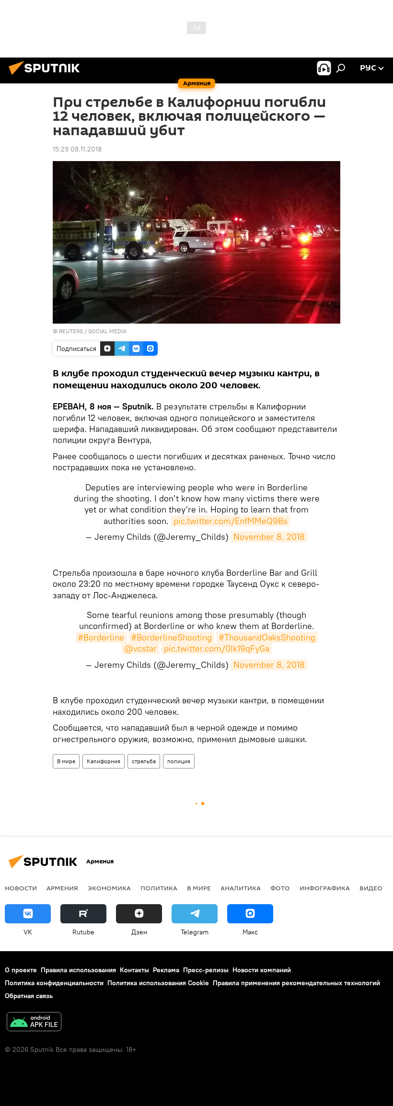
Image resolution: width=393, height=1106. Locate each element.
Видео (370, 888)
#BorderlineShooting (171, 637)
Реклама (166, 970)
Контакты (134, 970)
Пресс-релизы (206, 970)
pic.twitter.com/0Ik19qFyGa (216, 648)
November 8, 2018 (269, 536)
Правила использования (78, 970)
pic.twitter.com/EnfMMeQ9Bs (230, 520)
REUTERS (71, 331)
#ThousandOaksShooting (267, 637)
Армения (62, 888)
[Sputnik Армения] (47, 76)
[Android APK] (34, 1023)
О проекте (21, 970)
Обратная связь (29, 995)
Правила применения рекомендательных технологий (296, 982)
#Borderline (101, 637)
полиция (178, 761)
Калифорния (103, 761)
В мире (66, 761)
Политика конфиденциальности (54, 982)
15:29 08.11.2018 (77, 149)
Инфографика (325, 888)
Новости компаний (261, 970)
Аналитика (240, 888)
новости (21, 888)
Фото (280, 888)
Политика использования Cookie (158, 982)
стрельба (144, 761)
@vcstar (140, 648)
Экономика (109, 888)
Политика (158, 888)
